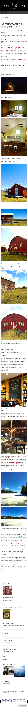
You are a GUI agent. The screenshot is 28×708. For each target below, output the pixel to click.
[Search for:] (25, 12)
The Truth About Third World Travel (9, 644)
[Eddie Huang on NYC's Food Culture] (8, 670)
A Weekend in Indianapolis (8, 651)
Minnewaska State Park (13, 463)
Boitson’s (12, 358)
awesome (7, 54)
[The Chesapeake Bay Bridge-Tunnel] (19, 671)
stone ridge (21, 566)
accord (13, 564)
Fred (9, 456)
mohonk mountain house (6, 566)
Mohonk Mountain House (20, 543)
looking (11, 54)
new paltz (13, 566)
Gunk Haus (6, 530)
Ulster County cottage (12, 63)
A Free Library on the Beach (8, 647)
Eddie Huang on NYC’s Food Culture (9, 649)
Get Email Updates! (9, 623)
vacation (8, 567)
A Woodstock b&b (21, 51)
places (13, 54)
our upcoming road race (14, 462)
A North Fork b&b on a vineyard (11, 50)
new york (17, 566)
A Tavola (16, 533)
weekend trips (13, 567)
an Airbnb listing (23, 59)
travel (6, 564)
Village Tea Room (18, 367)
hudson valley (21, 564)
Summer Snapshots (6, 642)
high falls (16, 564)
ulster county (3, 567)
